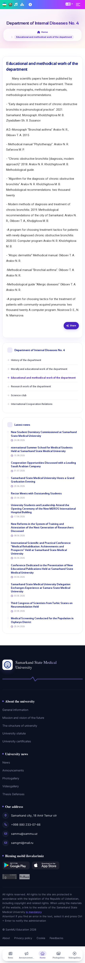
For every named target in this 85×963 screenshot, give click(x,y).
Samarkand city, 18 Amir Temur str (34, 815)
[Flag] (4, 5)
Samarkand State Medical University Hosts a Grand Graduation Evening (42, 480)
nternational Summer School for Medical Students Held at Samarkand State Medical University (42, 449)
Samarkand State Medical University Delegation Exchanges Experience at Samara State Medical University (40, 588)
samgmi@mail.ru (22, 843)
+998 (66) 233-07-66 (26, 824)
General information (15, 710)
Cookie (41, 938)
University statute (14, 733)
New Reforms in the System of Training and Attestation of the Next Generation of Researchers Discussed (42, 527)
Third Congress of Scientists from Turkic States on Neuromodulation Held (42, 605)
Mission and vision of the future (23, 718)
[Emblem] (10, 5)
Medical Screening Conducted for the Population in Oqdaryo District (42, 620)
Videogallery (10, 786)
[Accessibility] (30, 4)
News (6, 762)
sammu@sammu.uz (24, 834)
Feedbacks (56, 938)
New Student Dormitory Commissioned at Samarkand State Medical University (44, 434)
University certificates (16, 741)
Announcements (13, 770)
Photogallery (10, 778)
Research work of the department (31, 386)
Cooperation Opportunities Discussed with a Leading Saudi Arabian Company (43, 464)
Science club (18, 395)
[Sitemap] (22, 5)
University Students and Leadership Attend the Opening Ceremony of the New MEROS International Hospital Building (43, 509)
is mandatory (34, 912)
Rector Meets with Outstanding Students (36, 493)
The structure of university (19, 725)
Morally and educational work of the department (39, 369)
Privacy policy (23, 938)
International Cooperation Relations (31, 404)
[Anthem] (16, 5)
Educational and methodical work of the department (43, 377)
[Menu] (79, 5)
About (6, 938)
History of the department (26, 360)
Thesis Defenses (13, 794)
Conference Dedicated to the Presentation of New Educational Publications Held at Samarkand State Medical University (42, 569)
